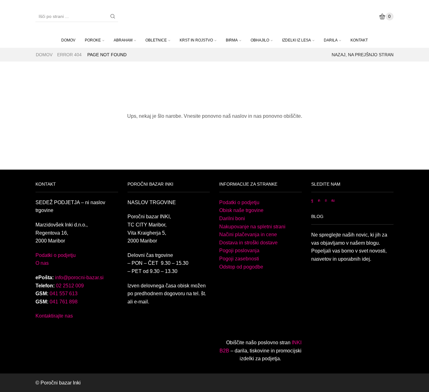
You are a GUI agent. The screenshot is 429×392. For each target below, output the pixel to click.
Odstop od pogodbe (241, 267)
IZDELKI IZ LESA (296, 40)
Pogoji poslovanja (239, 250)
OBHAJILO (260, 40)
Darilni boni (232, 218)
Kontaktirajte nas (54, 315)
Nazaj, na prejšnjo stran (363, 54)
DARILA (331, 40)
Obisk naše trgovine (241, 210)
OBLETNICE (156, 40)
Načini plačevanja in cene (248, 234)
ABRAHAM (123, 40)
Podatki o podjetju (55, 255)
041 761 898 (64, 301)
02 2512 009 (70, 285)
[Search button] (112, 16)
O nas (42, 263)
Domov (44, 54)
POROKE (93, 40)
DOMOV (68, 40)
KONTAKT (359, 40)
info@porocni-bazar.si (79, 277)
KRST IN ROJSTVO (196, 40)
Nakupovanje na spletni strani (252, 226)
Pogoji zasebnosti (239, 258)
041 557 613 (64, 293)
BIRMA (232, 40)
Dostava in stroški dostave (248, 242)
